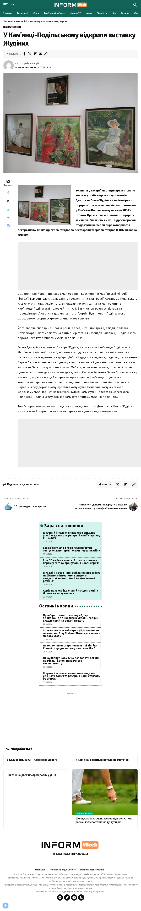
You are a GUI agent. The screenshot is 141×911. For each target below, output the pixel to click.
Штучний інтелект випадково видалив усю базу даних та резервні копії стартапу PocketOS (71, 535)
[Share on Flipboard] (35, 54)
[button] (6, 4)
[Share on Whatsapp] (8, 209)
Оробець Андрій (31, 63)
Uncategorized (12, 27)
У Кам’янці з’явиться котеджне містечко (102, 759)
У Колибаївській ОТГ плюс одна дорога (32, 759)
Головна (7, 21)
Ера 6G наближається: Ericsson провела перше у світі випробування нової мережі (71, 562)
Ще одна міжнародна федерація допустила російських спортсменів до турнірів (103, 820)
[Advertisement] (78, 266)
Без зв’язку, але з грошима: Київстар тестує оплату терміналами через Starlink (71, 549)
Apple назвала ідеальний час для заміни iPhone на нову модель (70, 592)
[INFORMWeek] (70, 4)
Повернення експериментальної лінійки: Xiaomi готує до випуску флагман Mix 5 (70, 647)
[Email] (40, 54)
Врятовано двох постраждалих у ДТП (31, 775)
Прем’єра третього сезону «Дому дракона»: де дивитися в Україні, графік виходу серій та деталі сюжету (70, 618)
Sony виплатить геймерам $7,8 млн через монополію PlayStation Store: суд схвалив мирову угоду (71, 633)
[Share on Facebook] (24, 54)
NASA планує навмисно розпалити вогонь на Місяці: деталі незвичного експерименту (71, 660)
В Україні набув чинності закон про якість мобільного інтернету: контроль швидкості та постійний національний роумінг (71, 577)
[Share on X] (29, 54)
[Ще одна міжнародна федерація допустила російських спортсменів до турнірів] (105, 792)
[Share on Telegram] (8, 217)
